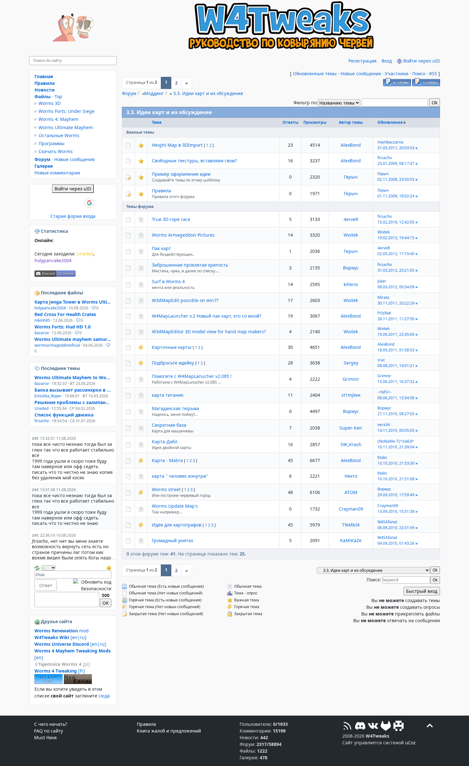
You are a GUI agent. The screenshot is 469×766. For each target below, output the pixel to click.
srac (381, 360)
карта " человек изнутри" (180, 476)
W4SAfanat (387, 522)
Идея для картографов (176, 525)
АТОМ (351, 492)
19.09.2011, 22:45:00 (395, 334)
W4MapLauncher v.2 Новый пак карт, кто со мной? (206, 316)
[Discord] (360, 727)
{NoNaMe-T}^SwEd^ (395, 441)
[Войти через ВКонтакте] (57, 203)
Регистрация (362, 61)
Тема (156, 122)
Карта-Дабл (164, 441)
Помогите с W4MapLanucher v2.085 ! (192, 376)
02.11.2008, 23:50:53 (395, 179)
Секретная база (169, 425)
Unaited (85, 254)
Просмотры (314, 122)
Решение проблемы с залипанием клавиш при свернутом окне (72, 402)
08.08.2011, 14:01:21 (395, 365)
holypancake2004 (52, 260)
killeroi (351, 284)
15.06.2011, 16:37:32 (395, 381)
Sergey (351, 363)
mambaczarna (390, 142)
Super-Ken (350, 428)
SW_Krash (350, 444)
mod (61, 631)
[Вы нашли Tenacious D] (37, 368)
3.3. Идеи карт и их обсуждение (208, 93)
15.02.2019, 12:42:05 (395, 222)
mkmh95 (42, 320)
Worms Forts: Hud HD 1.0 (62, 327)
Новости (44, 90)
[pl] (64, 664)
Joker (381, 281)
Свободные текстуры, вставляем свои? (194, 161)
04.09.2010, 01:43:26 (395, 543)
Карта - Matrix (167, 460)
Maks (382, 457)
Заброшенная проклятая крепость (190, 265)
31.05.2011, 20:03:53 (395, 148)
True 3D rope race (171, 219)
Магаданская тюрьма (175, 408)
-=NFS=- (384, 392)
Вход (387, 61)
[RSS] (347, 727)
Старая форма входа (72, 216)
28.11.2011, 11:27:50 (395, 318)
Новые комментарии (57, 173)
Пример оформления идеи (181, 174)
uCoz (410, 743)
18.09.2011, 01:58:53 (395, 350)
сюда (104, 696)
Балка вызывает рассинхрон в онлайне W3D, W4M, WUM (72, 390)
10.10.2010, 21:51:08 (395, 479)
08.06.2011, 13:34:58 (395, 398)
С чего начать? (50, 724)
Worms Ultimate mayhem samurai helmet (72, 339)
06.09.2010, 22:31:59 (395, 527)
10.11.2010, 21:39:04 (395, 447)
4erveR (351, 219)
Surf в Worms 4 (168, 281)
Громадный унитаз (172, 540)
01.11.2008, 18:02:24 (395, 196)
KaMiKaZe (350, 540)
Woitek (351, 235)
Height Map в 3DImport (177, 145)
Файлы (42, 96)
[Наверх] (430, 727)
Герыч (351, 177)
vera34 (383, 424)
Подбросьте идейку (173, 363)
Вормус (351, 268)
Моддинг (154, 93)
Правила (161, 191)
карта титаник (167, 395)
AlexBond (351, 145)
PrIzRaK (384, 313)
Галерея (43, 166)
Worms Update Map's (175, 506)
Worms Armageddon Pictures (183, 235)
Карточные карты (171, 347)
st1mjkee (351, 395)
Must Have (45, 737)
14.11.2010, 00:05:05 (395, 430)
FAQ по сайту (48, 731)
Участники (396, 73)
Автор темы (351, 122)
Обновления (390, 122)
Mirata (383, 297)
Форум (129, 93)
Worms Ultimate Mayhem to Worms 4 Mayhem (72, 377)
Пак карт (161, 248)
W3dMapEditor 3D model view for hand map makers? (209, 331)
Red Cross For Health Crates (65, 314)
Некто (351, 476)
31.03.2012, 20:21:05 (395, 270)
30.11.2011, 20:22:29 (395, 303)
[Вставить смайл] (108, 567)
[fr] (59, 671)
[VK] (373, 727)
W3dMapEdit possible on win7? (185, 300)
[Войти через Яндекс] (78, 203)
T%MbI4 (351, 525)
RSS (433, 73)
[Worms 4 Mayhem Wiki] (48, 682)
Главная (43, 76)
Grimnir (351, 379)
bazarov (41, 332)
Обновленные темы (315, 73)
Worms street (166, 489)
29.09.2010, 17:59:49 (395, 494)
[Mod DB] (398, 727)
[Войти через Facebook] (67, 203)
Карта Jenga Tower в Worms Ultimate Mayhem (72, 302)
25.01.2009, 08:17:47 (395, 163)
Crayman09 (351, 509)
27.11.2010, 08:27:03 (395, 413)
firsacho (384, 157)
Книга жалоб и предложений (169, 731)
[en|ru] (60, 637)
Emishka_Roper (48, 396)
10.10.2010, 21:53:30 (395, 463)
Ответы (290, 122)
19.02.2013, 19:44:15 (395, 237)
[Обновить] (37, 567)
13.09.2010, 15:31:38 (395, 511)
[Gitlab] (386, 727)
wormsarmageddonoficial (57, 345)
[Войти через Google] (89, 203)
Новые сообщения (360, 73)
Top (58, 96)
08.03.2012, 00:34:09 (395, 287)
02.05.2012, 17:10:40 (395, 253)
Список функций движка (63, 415)
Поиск (418, 73)
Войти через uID (421, 61)
